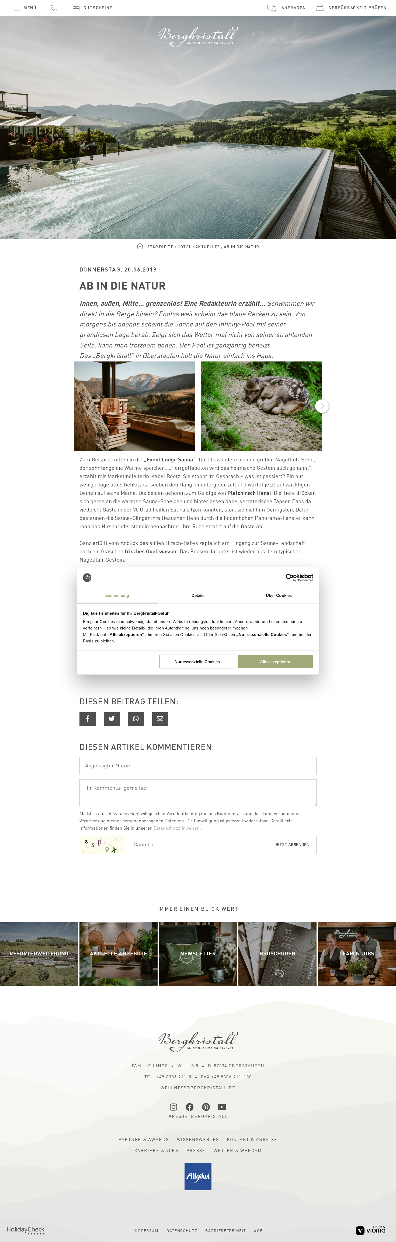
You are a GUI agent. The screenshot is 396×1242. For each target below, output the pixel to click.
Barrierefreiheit (225, 1231)
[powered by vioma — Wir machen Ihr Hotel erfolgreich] (370, 1230)
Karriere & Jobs (156, 1151)
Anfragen (294, 8)
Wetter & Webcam (238, 1151)
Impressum (145, 1231)
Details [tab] (198, 595)
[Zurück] (74, 406)
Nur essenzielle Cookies (197, 661)
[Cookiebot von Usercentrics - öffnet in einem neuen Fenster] (289, 578)
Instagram (174, 1107)
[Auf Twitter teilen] (112, 719)
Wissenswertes (198, 1140)
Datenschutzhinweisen (177, 828)
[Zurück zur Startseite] (198, 34)
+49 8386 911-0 (53, 8)
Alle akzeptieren (275, 661)
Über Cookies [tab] (279, 595)
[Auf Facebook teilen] (87, 719)
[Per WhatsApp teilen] (136, 719)
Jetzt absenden (292, 845)
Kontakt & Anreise (252, 1140)
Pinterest (206, 1107)
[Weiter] (322, 406)
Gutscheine (98, 8)
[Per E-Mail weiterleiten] (160, 719)
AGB (258, 1231)
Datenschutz (181, 1231)
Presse (196, 1151)
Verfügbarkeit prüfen (358, 8)
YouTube (222, 1107)
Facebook (190, 1107)
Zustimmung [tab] (117, 595)
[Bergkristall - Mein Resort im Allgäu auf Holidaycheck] (25, 1230)
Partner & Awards (144, 1140)
